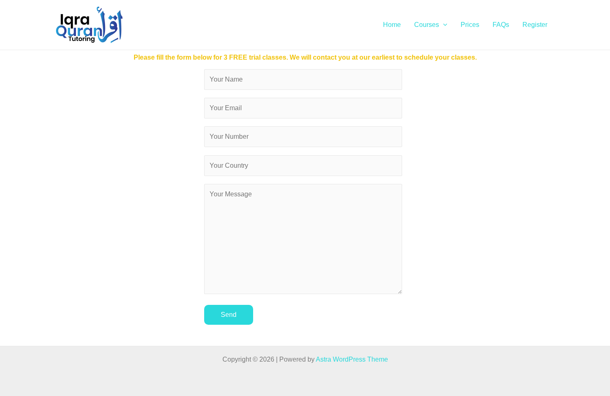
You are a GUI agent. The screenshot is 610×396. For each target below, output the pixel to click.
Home (392, 24)
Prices (470, 24)
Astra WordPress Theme (352, 359)
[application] (443, 24)
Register (534, 24)
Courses (426, 24)
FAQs (501, 24)
